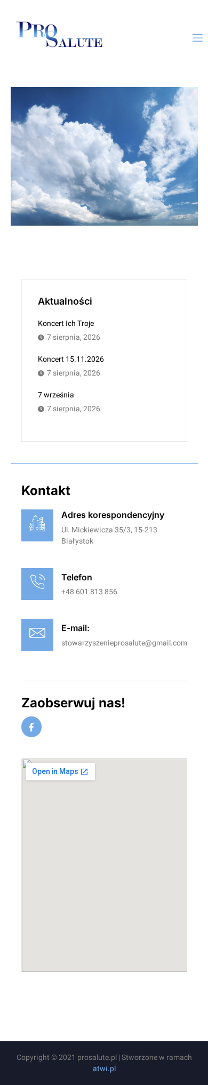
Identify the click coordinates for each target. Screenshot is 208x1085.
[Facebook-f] (31, 726)
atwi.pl (104, 1068)
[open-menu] (197, 38)
